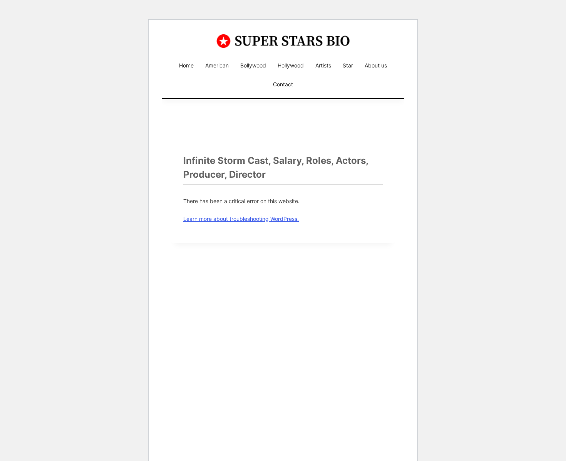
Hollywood (291, 65)
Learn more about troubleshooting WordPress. (241, 218)
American (217, 65)
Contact (283, 84)
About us (376, 65)
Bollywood (253, 65)
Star (348, 65)
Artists (323, 65)
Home (186, 65)
